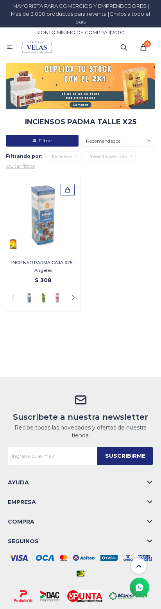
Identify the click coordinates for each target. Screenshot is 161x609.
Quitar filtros (20, 166)
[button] (124, 47)
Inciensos (62, 156)
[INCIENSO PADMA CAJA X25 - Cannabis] (43, 298)
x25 (107, 156)
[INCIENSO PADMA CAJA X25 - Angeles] (43, 215)
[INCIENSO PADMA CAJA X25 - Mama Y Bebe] (57, 298)
